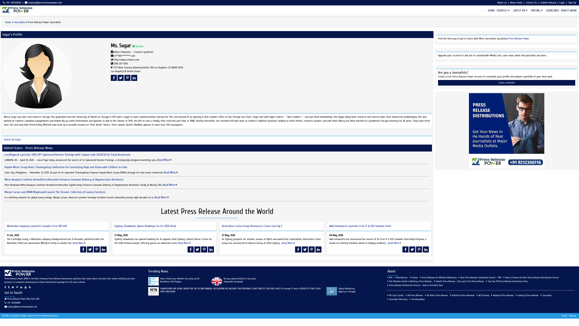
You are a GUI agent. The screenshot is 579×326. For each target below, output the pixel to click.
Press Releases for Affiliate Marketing (439, 277)
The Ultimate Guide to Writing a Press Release (410, 281)
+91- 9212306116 (13, 2)
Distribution (402, 277)
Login (562, 2)
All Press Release (415, 295)
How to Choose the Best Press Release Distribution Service (532, 277)
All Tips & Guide (396, 295)
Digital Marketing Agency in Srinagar (347, 290)
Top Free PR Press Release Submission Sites (508, 281)
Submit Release (548, 2)
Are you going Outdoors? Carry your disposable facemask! (240, 280)
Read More (163, 160)
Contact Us (531, 2)
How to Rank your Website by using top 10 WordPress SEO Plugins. (179, 280)
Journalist (547, 295)
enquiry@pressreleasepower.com (45, 2)
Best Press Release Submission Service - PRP (480, 277)
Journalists (19, 22)
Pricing (536, 10)
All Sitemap (484, 295)
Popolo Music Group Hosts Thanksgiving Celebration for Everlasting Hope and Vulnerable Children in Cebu (66, 167)
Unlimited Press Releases (463, 295)
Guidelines (552, 10)
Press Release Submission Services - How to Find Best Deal (416, 285)
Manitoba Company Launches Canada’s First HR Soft (37, 226)
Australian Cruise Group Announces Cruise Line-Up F (252, 226)
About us (502, 2)
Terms (564, 315)
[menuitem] (490, 10)
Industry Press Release (528, 295)
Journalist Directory (398, 299)
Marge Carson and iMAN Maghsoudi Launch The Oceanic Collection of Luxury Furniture (55, 192)
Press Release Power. (519, 38)
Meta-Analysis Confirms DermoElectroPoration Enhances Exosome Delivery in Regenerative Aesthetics (64, 179)
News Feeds (516, 2)
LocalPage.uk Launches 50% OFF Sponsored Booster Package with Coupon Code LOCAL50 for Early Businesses (68, 154)
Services (502, 10)
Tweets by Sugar (12, 139)
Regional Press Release (503, 295)
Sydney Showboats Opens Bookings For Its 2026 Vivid (145, 226)
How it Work (569, 10)
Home (491, 10)
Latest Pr (519, 10)
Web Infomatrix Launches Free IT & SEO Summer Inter (360, 226)
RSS (390, 277)
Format (414, 277)
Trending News (418, 299)
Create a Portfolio (507, 82)
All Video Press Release (437, 295)
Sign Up (572, 2)
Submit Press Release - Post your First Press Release (460, 281)
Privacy (572, 315)
